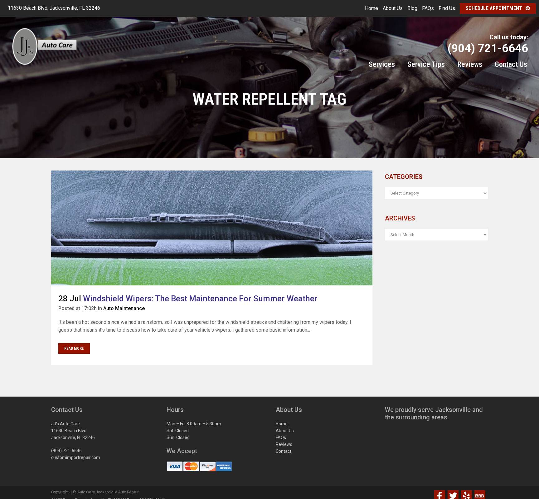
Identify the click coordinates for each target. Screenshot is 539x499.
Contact (283, 451)
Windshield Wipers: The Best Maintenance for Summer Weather (200, 298)
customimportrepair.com (75, 457)
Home (371, 8)
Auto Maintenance (124, 308)
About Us (393, 8)
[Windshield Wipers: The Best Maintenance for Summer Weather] (211, 227)
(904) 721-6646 (66, 450)
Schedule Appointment (494, 8)
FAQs (428, 8)
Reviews (284, 444)
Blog (412, 8)
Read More (74, 348)
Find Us (447, 8)
